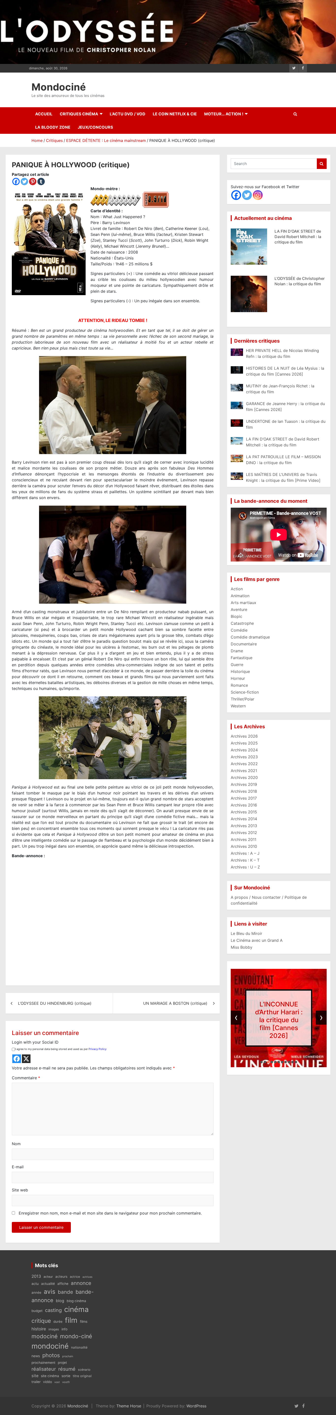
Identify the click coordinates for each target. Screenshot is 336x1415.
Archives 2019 (244, 784)
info (64, 1329)
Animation (240, 595)
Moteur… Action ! (223, 113)
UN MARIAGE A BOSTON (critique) (175, 1003)
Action (237, 588)
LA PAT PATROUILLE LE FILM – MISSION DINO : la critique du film (298, 284)
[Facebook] (16, 181)
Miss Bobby (241, 947)
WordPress (196, 1405)
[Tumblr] (41, 181)
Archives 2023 (244, 756)
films (83, 1321)
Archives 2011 (243, 839)
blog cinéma (76, 1301)
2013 (36, 1276)
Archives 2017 (244, 798)
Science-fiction (245, 692)
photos (51, 1355)
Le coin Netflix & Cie (175, 113)
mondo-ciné (76, 1336)
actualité (48, 1284)
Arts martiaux (243, 602)
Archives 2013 (244, 825)
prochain (67, 1356)
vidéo (47, 1382)
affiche (62, 1284)
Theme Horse (128, 1405)
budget (37, 1311)
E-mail (18, 1166)
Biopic (236, 616)
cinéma (76, 1309)
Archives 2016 (244, 805)
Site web (20, 1189)
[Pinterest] (32, 181)
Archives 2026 (244, 736)
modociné (44, 1336)
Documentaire (244, 643)
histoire (38, 1328)
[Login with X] (26, 1058)
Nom (16, 1143)
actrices (87, 1276)
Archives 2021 (244, 770)
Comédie (239, 630)
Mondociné (58, 87)
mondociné (50, 1346)
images (53, 1329)
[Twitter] (24, 181)
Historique (240, 671)
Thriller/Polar (242, 699)
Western (238, 705)
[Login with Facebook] (16, 1058)
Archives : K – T (245, 860)
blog (60, 1300)
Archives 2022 (244, 763)
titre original (82, 1376)
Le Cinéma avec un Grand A (257, 940)
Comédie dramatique (250, 637)
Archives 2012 (244, 832)
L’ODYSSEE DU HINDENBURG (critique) (55, 1003)
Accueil (43, 113)
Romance (239, 685)
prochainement (43, 1363)
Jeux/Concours (95, 127)
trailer (36, 1382)
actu (35, 1283)
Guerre (237, 664)
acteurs (61, 1276)
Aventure (239, 609)
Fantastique (241, 657)
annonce (81, 1283)
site (34, 1375)
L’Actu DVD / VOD (127, 113)
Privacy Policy (98, 1049)
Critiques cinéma (79, 113)
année (36, 1292)
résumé (67, 1369)
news (35, 1356)
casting (53, 1310)
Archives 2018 (244, 791)
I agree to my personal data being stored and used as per (61, 1049)
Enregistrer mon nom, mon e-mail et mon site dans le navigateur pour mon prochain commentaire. (110, 1213)
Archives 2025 (244, 743)
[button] (261, 1062)
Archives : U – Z (245, 867)
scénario (84, 1369)
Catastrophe (242, 623)
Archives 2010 (244, 846)
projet (62, 1363)
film (71, 1320)
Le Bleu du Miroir (246, 933)
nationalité (79, 1347)
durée (57, 1322)
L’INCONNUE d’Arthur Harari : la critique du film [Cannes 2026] (279, 1019)
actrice (75, 1276)
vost (57, 1382)
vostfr (66, 1382)
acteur (48, 1276)
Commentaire (26, 1077)
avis (49, 1291)
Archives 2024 (244, 749)
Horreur (238, 678)
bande (65, 1292)
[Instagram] (258, 195)
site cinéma (50, 1376)
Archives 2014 (244, 818)
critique (41, 1320)
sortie (65, 1376)
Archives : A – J (245, 853)
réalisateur (43, 1369)
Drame (237, 650)
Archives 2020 (244, 777)
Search (322, 163)
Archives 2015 (244, 811)
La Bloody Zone (52, 127)
